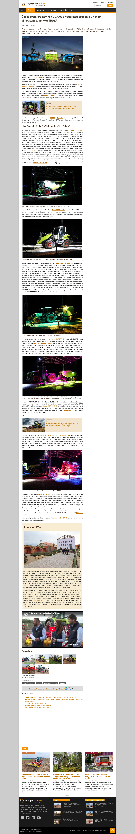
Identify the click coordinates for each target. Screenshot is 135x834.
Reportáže (62, 683)
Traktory (39, 683)
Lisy (56, 683)
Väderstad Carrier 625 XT (59, 518)
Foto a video (52, 10)
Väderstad (41, 78)
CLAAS (33, 78)
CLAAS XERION (69, 410)
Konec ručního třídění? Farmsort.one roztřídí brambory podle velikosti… (72, 820)
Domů (22, 10)
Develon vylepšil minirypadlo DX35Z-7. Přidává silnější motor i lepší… (104, 812)
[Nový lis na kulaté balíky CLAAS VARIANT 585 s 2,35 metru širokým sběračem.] (52, 334)
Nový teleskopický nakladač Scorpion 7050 (37, 707)
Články (30, 10)
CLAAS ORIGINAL (49, 96)
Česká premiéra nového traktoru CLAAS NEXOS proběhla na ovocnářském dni (61, 107)
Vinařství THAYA (38, 600)
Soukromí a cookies (101, 830)
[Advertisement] (52, 727)
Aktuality (40, 10)
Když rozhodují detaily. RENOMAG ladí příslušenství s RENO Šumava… (104, 820)
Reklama (79, 830)
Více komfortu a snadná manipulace (35, 703)
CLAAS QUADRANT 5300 (42, 343)
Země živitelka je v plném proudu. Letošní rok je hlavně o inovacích (72, 811)
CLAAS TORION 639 (58, 210)
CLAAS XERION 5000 (50, 406)
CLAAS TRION (31, 151)
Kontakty (72, 830)
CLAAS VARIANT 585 (61, 263)
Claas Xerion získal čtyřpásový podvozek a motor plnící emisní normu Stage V (62, 424)
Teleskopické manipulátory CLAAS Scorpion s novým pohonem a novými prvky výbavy (50, 697)
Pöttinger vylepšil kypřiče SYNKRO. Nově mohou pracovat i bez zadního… (72, 804)
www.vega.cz (38, 831)
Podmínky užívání (88, 830)
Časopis (73, 10)
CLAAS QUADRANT (57, 339)
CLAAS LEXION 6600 (75, 130)
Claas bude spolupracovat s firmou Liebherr (38, 705)
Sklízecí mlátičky (48, 683)
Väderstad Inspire (45, 435)
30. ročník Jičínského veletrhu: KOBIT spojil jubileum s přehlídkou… (104, 804)
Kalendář (63, 10)
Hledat (110, 5)
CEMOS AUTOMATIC (40, 163)
